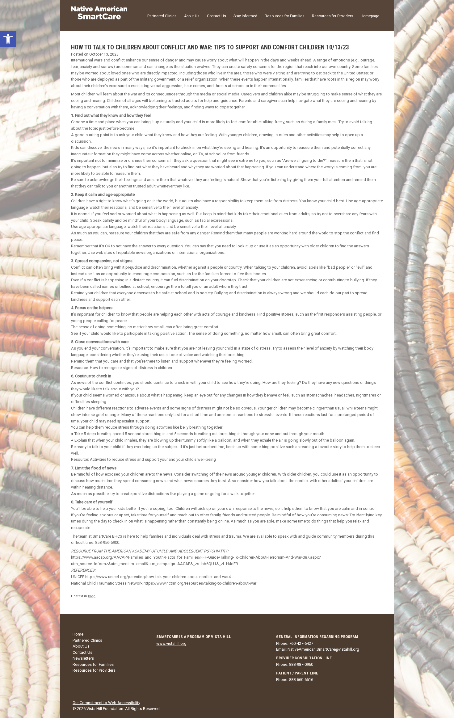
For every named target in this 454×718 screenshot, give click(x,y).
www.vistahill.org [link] (171, 643)
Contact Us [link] (216, 16)
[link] (8, 39)
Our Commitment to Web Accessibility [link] (106, 702)
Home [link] (78, 634)
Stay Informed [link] (245, 16)
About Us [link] (192, 16)
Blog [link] (91, 596)
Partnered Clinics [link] (162, 16)
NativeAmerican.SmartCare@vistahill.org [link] (323, 649)
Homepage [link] (370, 16)
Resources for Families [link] (285, 16)
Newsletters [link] (83, 658)
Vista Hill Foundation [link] (104, 708)
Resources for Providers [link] (332, 16)
